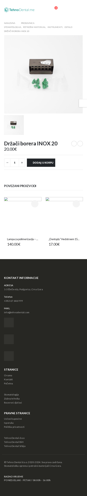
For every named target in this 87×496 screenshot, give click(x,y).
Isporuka (9, 422)
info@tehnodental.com (16, 312)
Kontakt (8, 379)
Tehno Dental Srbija (14, 446)
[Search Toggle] (67, 10)
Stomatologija (11, 394)
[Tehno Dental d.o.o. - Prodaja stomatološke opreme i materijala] (19, 9)
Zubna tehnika (12, 398)
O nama (8, 375)
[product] (22, 215)
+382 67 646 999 (13, 300)
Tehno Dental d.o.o (14, 437)
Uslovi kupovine (13, 418)
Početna (8, 383)
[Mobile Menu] (78, 9)
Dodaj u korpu (43, 162)
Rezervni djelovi (13, 402)
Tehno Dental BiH (13, 441)
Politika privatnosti (14, 426)
